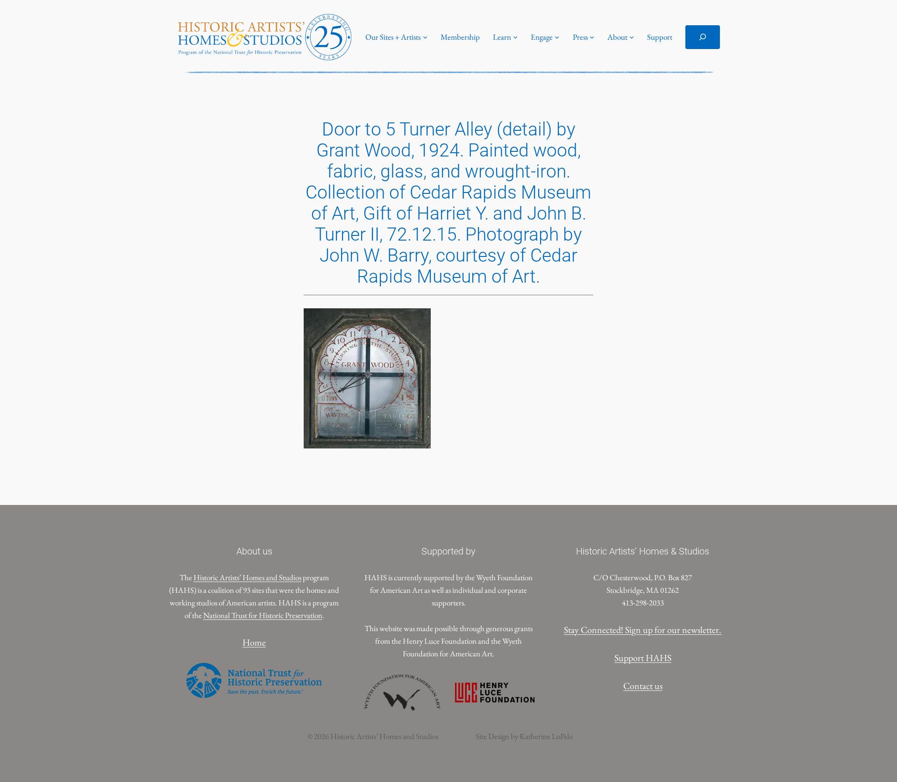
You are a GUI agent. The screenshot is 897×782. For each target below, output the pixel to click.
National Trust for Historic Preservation (262, 615)
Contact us (642, 686)
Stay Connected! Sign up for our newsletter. (642, 630)
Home (254, 642)
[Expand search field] (702, 37)
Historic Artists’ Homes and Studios (247, 577)
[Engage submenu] (557, 37)
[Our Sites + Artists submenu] (425, 37)
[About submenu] (631, 37)
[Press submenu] (592, 37)
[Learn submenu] (515, 37)
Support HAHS (642, 658)
